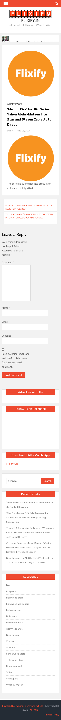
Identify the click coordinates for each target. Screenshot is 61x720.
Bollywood (11, 591)
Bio (8, 585)
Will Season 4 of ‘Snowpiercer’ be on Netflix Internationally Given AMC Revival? (29, 216)
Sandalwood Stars (15, 653)
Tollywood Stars (14, 659)
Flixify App (12, 463)
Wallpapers (12, 678)
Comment (8, 262)
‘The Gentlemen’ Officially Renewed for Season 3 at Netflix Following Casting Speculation (27, 517)
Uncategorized (14, 666)
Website (6, 335)
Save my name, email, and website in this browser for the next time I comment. (15, 360)
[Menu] (5, 3)
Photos (10, 641)
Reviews (10, 647)
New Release (13, 634)
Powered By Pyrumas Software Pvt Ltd (22, 705)
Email (6, 321)
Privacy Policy (52, 714)
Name (6, 307)
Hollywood (11, 616)
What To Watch (15, 104)
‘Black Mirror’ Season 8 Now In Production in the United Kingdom (29, 504)
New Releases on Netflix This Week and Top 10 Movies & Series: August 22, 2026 (30, 560)
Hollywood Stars (15, 622)
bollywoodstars (14, 610)
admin (10, 130)
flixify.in (34, 709)
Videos (10, 672)
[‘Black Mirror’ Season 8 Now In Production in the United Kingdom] (5, 37)
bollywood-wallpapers (17, 603)
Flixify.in (30, 20)
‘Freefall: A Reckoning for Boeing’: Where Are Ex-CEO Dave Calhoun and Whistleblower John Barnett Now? (30, 532)
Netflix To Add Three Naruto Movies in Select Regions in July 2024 (29, 207)
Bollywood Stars (14, 597)
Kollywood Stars (15, 628)
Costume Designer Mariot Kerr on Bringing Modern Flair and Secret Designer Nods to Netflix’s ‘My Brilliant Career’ (29, 547)
